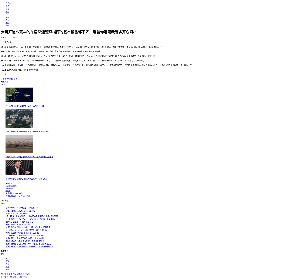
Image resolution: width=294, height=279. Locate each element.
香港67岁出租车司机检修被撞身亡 (19, 222)
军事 (7, 12)
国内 (7, 23)
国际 (7, 25)
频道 (7, 261)
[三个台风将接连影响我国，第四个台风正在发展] (19, 102)
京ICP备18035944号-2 (18, 277)
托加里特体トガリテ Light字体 (18, 196)
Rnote (8, 191)
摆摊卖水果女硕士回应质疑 (17, 214)
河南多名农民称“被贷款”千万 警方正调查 (22, 233)
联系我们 (26, 274)
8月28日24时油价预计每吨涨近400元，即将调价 (25, 236)
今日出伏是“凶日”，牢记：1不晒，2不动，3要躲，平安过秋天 (31, 219)
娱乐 (7, 14)
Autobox (9, 183)
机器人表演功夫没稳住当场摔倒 (18, 225)
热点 (7, 264)
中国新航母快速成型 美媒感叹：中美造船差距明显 (26, 241)
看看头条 (9, 3)
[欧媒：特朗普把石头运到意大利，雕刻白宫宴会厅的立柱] (19, 127)
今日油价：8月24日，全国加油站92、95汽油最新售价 (27, 230)
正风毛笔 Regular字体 (14, 193)
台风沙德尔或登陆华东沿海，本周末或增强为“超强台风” (28, 227)
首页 (7, 258)
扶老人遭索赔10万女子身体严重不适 (20, 211)
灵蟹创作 (9, 189)
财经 (7, 17)
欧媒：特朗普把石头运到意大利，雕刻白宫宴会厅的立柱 (28, 132)
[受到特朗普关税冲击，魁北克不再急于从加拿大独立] (19, 175)
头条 (7, 6)
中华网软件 (17, 274)
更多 (3, 84)
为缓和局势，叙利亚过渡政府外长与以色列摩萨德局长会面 (29, 157)
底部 (7, 267)
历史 (7, 20)
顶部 (7, 270)
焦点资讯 (4, 274)
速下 (10, 274)
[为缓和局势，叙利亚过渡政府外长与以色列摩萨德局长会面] (19, 152)
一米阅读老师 (11, 186)
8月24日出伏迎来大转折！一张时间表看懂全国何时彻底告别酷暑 (32, 216)
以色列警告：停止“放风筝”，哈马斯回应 (22, 208)
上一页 (3, 74)
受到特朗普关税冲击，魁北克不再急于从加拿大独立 (27, 179)
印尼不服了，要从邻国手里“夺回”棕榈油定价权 (25, 238)
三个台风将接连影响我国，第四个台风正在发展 (25, 106)
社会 (7, 9)
